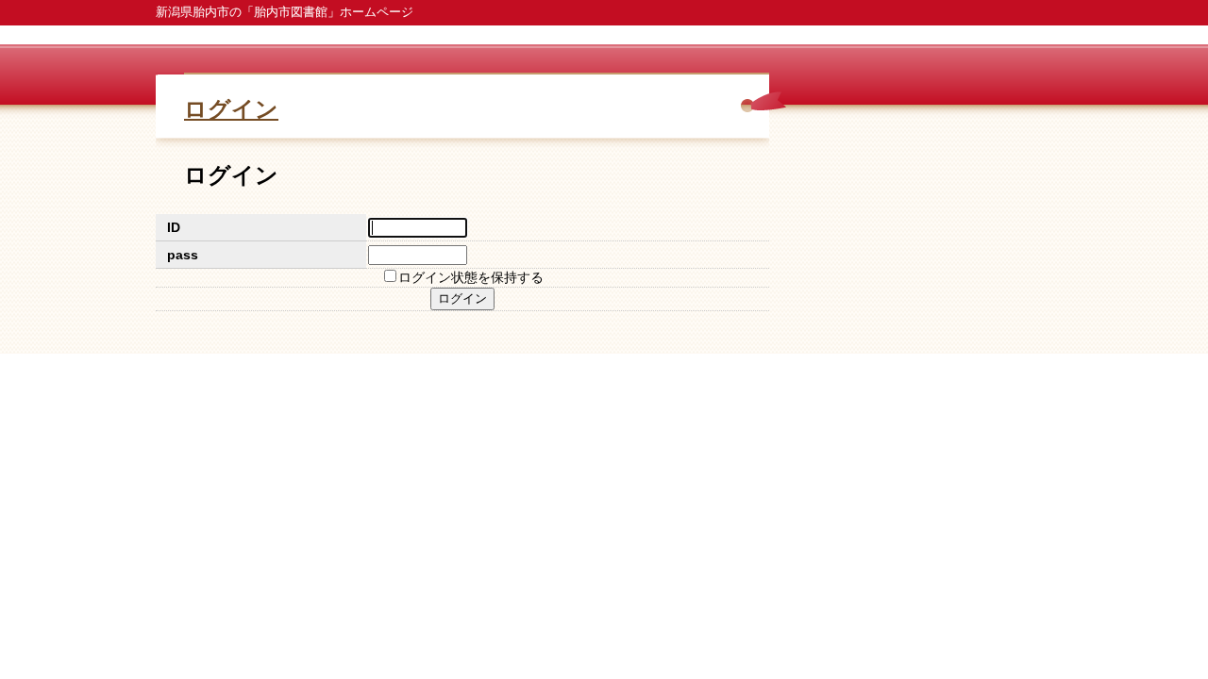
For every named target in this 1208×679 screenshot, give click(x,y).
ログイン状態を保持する (471, 277)
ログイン (231, 109)
